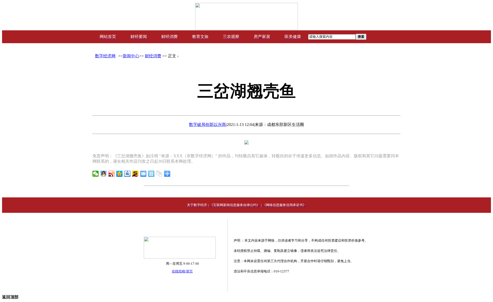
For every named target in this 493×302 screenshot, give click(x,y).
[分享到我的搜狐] (135, 174)
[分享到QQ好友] (103, 174)
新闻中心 (131, 56)
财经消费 (153, 56)
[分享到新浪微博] (111, 174)
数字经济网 (105, 56)
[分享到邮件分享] (143, 174)
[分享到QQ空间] (119, 174)
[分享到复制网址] (159, 174)
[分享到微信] (95, 174)
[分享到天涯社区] (151, 174)
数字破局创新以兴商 (207, 124)
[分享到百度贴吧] (127, 174)
